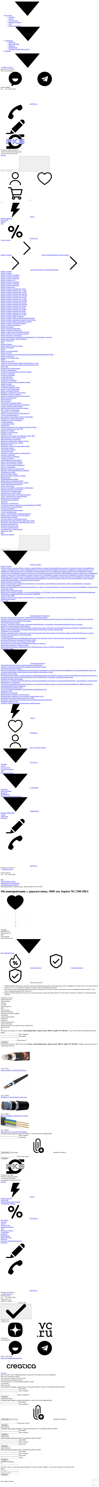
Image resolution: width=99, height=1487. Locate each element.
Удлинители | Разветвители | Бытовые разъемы (16, 372)
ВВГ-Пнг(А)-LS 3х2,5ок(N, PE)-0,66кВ (14, 1132)
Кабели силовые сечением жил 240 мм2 (14, 301)
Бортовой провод (6, 344)
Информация (13, 47)
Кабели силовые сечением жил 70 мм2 (13, 313)
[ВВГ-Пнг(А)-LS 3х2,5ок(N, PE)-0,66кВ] (15, 1128)
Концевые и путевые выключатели (12, 418)
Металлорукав (5, 477)
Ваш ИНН (22, 1036)
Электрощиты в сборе (8, 472)
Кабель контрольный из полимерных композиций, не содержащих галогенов (26, 337)
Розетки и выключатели (9, 370)
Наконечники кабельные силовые (12, 443)
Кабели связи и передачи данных (12, 346)
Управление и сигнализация (10, 411)
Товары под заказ (6, 531)
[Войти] (15, 185)
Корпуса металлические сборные (12, 462)
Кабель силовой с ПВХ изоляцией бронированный (18, 318)
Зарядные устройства (8, 455)
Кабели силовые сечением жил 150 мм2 (14, 295)
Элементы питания (7, 458)
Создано (4, 1373)
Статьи (3, 814)
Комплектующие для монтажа (11, 439)
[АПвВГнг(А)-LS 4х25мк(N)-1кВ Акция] (15, 1094)
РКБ (2, 880)
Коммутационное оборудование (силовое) (15, 408)
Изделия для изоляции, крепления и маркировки (17, 488)
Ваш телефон (24, 1034)
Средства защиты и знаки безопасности (14, 519)
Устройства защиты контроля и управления (15, 405)
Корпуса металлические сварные (11, 463)
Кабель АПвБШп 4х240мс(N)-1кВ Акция (14, 1116)
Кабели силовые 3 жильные (10, 278)
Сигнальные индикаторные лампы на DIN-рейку (17, 417)
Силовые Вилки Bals (8, 424)
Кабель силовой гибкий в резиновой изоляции (16, 321)
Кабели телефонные (7, 356)
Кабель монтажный (7, 327)
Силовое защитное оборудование (12, 406)
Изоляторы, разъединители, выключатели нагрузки (18, 522)
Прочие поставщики (7, 534)
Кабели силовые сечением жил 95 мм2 (13, 315)
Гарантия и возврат (15, 22)
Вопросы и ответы (15, 26)
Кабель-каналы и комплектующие (12, 481)
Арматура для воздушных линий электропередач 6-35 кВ (19, 365)
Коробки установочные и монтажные (13, 392)
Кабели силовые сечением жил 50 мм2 (13, 309)
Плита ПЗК (4, 220)
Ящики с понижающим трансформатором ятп (16, 514)
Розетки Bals (5, 425)
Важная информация (8, 813)
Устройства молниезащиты (10, 500)
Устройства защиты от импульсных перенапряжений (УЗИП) (21, 505)
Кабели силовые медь (8, 287)
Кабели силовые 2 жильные (10, 276)
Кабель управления (7, 340)
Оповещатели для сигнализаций (11, 420)
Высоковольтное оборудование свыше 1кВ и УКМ (17, 520)
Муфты (3, 222)
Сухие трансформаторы (8, 512)
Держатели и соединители (9, 503)
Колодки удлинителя (8, 373)
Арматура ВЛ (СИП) (7, 361)
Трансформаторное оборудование (12, 510)
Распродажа (34, 238)
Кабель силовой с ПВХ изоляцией (12, 316)
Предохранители (6, 399)
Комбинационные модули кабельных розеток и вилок (18, 427)
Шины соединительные (8, 398)
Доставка (12, 17)
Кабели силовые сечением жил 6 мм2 (13, 311)
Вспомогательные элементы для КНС (13, 475)
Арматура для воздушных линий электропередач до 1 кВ (19, 363)
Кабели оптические (7, 347)
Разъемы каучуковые (7, 430)
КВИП (3, 360)
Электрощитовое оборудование (11, 460)
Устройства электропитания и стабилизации (15, 453)
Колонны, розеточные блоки (10, 389)
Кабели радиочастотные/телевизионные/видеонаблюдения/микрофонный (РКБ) (27, 354)
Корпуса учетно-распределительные (13, 465)
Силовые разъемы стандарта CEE (12, 429)
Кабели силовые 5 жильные (10, 283)
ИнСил (3, 349)
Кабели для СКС (6, 353)
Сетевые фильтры (6, 377)
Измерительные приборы (9, 517)
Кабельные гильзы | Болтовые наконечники (15, 446)
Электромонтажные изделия (10, 387)
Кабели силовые (6, 273)
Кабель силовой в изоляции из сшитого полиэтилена (18, 320)
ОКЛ (2, 342)
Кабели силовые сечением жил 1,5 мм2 (14, 290)
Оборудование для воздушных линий (13, 437)
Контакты (8, 51)
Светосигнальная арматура (10, 415)
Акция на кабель (36, 968)
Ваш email (22, 1444)
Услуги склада (13, 20)
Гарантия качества (77, 968)
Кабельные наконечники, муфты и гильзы (15, 441)
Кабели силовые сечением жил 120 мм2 (14, 294)
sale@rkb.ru (33, 104)
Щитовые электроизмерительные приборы (15, 470)
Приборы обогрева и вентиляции (12, 489)
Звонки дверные (6, 384)
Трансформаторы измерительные (12, 529)
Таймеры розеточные (8, 385)
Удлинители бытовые (8, 375)
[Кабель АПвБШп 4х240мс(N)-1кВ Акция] (15, 1112)
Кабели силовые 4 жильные (10, 282)
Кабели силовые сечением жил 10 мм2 (13, 292)
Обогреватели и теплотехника (11, 493)
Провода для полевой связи (10, 358)
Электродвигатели (7, 451)
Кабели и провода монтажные (11, 325)
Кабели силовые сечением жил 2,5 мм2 (14, 299)
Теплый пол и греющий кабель (11, 491)
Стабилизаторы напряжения (10, 456)
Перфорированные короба (9, 479)
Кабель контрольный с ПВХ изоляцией (14, 339)
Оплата (11, 19)
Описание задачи (23, 1156)
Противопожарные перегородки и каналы (15, 482)
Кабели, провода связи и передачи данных (15, 334)
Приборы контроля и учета (10, 526)
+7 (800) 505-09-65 (7, 869)
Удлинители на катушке (9, 380)
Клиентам (12, 42)
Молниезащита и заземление (10, 498)
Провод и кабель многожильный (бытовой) (15, 332)
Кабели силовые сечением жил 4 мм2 (13, 308)
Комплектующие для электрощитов (12, 469)
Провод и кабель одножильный (11, 330)
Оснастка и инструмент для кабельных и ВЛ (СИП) (18, 436)
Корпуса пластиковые (8, 467)
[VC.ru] (44, 1336)
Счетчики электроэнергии (9, 527)
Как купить (9, 15)
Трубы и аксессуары (7, 486)
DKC (2, 533)
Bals (2, 223)
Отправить (5, 1042)
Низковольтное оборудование (10, 368)
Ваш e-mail (22, 1303)
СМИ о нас (4, 816)
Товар (21, 1457)
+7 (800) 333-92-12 (7, 67)
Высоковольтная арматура (9, 524)
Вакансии (12, 46)
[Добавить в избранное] (49, 902)
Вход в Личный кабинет (38, 747)
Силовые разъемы (7, 422)
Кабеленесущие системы (9, 474)
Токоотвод (4, 501)
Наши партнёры (14, 44)
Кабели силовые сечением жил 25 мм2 (13, 302)
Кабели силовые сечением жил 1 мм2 (13, 289)
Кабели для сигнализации (9, 351)
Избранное (33, 733)
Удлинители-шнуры (7, 379)
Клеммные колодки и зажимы (10, 394)
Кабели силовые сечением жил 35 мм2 (13, 306)
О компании (9, 40)
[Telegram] (44, 85)
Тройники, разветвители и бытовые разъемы (15, 382)
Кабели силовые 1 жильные (10, 275)
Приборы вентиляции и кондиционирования (16, 495)
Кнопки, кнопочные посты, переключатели (15, 413)
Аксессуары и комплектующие (11, 403)
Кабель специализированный (10, 328)
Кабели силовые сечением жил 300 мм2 (14, 304)
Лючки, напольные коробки (10, 391)
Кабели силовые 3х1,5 (8, 280)
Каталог (3, 155)
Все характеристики (7, 953)
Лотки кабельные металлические (12, 484)
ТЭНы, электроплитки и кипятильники (14, 496)
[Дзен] (15, 1336)
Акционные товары (37, 270)
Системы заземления (8, 508)
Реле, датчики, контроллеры (10, 410)
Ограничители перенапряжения (11, 507)
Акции (32, 216)
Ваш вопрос (22, 1040)
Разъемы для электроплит (9, 432)
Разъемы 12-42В (6, 434)
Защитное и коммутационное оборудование (15, 396)
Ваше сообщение (24, 1395)
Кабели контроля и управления (11, 335)
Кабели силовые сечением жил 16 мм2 (13, 297)
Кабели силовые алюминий (10, 285)
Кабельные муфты (7, 444)
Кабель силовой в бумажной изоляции (13, 323)
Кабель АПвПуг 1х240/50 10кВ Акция (13, 1070)
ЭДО (10, 24)
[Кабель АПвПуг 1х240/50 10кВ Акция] (15, 1067)
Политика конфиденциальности (19, 49)
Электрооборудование (51, 270)
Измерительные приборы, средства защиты (15, 515)
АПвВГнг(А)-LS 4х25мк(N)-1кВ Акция (14, 1097)
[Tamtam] (15, 85)
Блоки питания (6, 401)
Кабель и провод (6, 218)
